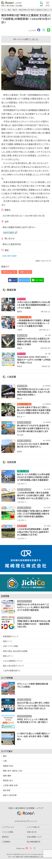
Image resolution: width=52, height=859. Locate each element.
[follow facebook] (27, 848)
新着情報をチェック (10, 636)
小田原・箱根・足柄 (10, 785)
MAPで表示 (9, 232)
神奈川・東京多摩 (10, 795)
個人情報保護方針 (34, 842)
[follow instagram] (34, 848)
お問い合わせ (32, 832)
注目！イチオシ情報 (10, 646)
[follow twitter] (31, 848)
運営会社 (5, 837)
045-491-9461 (10, 256)
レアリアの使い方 (33, 827)
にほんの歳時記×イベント (13, 661)
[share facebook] (38, 30)
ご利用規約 (6, 842)
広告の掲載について (34, 837)
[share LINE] (48, 30)
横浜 (5, 756)
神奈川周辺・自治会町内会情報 (15, 651)
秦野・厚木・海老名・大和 (12, 771)
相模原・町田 (8, 766)
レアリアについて (8, 827)
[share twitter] (43, 30)
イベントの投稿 (7, 832)
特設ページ (7, 641)
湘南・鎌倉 (7, 776)
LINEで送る (39, 280)
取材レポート (8, 656)
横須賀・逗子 (8, 780)
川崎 (5, 761)
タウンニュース (10, 272)
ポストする (25, 280)
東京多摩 (6, 790)
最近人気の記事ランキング (13, 666)
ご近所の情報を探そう (11, 670)
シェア (14, 280)
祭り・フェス (25, 272)
